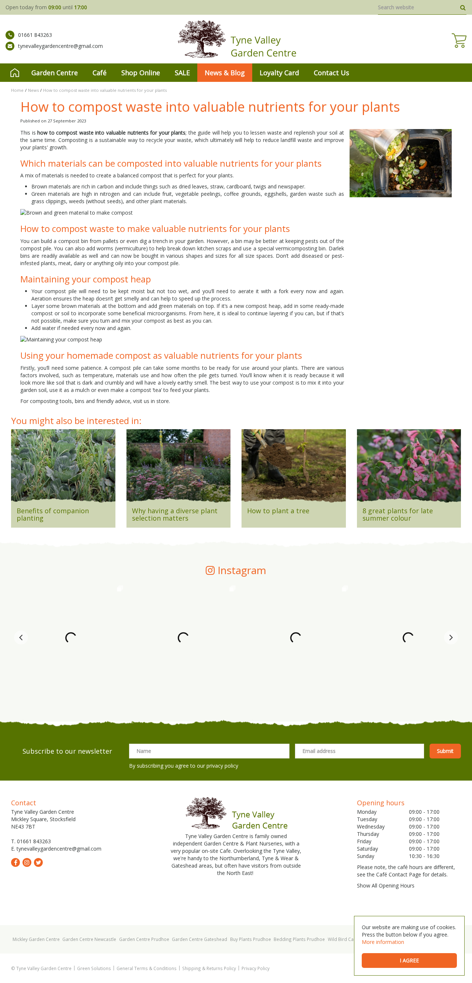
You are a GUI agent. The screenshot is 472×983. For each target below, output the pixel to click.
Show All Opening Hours (385, 885)
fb (15, 862)
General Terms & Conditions (147, 968)
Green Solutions (94, 968)
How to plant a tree (278, 510)
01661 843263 (35, 34)
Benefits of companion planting (53, 514)
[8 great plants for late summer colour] (409, 468)
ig (26, 862)
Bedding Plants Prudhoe (299, 939)
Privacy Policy (256, 968)
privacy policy (222, 765)
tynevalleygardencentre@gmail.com (60, 45)
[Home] (15, 72)
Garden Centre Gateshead (199, 939)
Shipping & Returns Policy (209, 968)
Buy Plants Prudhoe (250, 939)
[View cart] (459, 40)
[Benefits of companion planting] (63, 468)
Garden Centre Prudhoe (144, 939)
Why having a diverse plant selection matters (175, 514)
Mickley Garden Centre (36, 939)
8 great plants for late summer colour (397, 514)
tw (38, 862)
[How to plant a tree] (294, 468)
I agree (409, 960)
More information (383, 941)
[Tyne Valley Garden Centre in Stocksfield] (236, 39)
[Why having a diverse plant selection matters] (178, 468)
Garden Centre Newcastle (89, 939)
